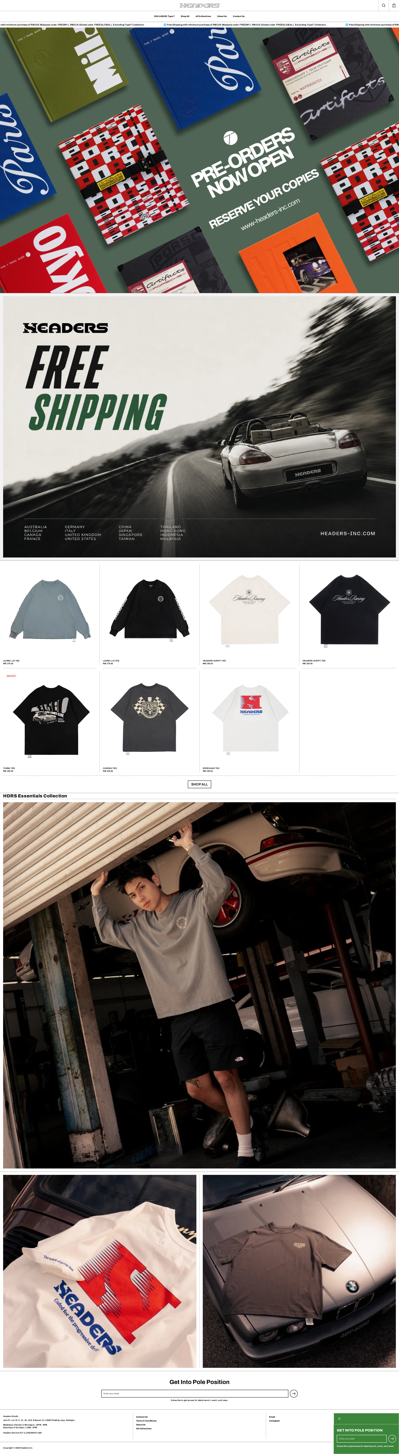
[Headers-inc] (199, 5)
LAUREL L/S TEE (50, 614)
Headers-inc (26, 1448)
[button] (383, 5)
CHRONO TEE (149, 722)
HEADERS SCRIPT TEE (249, 614)
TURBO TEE (50, 722)
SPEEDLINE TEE (249, 722)
